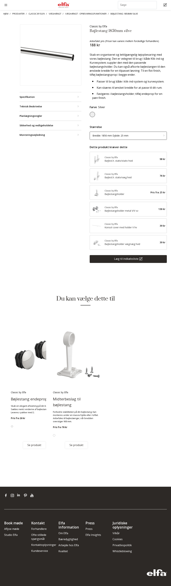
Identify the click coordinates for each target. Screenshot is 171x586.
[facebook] (6, 495)
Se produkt (34, 445)
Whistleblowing (122, 551)
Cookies (118, 539)
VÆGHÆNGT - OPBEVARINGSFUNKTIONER (86, 13)
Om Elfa (63, 533)
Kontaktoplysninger (43, 545)
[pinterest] (26, 495)
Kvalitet (63, 551)
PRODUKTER (18, 13)
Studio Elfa (11, 535)
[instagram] (13, 495)
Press (89, 529)
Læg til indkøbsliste (126, 258)
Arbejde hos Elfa (68, 545)
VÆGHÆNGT (55, 13)
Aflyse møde (11, 529)
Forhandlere (39, 529)
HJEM (5, 13)
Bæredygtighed (68, 539)
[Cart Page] (165, 5)
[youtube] (32, 495)
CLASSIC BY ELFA (37, 13)
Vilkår (116, 533)
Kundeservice (39, 551)
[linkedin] (19, 495)
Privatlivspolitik (122, 545)
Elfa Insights (93, 535)
